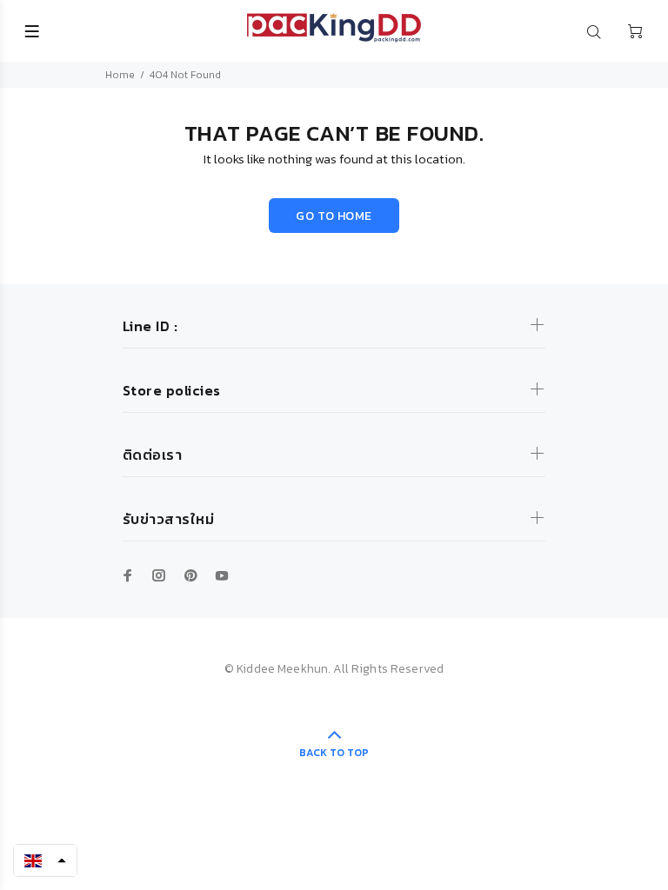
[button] (45, 860)
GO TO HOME (333, 216)
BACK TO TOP (334, 752)
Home (120, 75)
